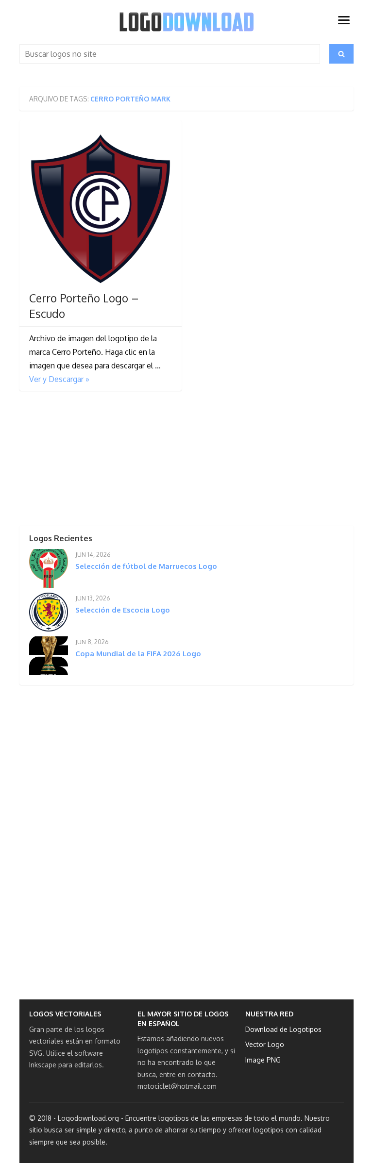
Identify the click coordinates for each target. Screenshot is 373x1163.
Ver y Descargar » (59, 379)
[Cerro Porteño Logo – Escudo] (100, 207)
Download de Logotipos (283, 1029)
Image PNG (263, 1060)
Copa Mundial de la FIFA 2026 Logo (138, 653)
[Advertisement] (92, 461)
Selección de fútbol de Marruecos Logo (146, 566)
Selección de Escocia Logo (122, 610)
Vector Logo (264, 1044)
